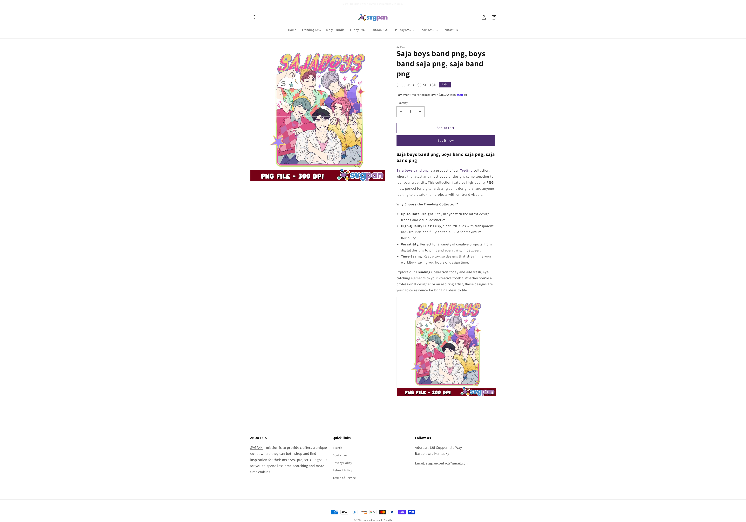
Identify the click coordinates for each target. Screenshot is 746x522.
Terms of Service (344, 478)
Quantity (402, 103)
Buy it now (445, 140)
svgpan (367, 520)
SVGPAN (256, 447)
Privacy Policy (342, 463)
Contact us (340, 455)
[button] (255, 17)
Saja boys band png (413, 170)
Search (337, 448)
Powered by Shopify (381, 520)
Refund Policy (342, 470)
